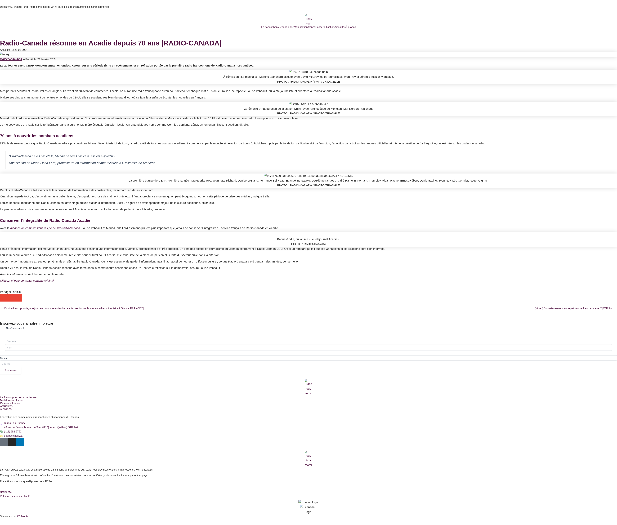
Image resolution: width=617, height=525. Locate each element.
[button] (3, 298)
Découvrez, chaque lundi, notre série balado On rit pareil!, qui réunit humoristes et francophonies (54, 6)
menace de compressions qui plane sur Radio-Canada (45, 228)
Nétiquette (6, 492)
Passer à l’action (324, 27)
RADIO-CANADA (11, 59)
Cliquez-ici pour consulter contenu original (27, 280)
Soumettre (11, 370)
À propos (351, 27)
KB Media (22, 516)
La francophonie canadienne (277, 27)
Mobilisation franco (304, 27)
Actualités (340, 27)
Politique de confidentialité (15, 496)
